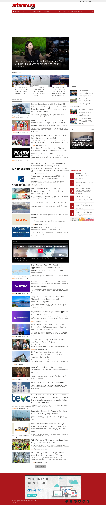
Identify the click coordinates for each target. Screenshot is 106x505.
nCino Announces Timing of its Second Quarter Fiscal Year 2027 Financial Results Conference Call (84, 212)
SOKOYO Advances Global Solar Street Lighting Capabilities (83, 174)
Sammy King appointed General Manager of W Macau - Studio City (84, 204)
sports (59, 11)
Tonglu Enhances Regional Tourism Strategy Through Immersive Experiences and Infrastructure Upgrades (47, 299)
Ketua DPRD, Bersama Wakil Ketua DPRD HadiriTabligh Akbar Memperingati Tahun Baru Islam (85, 121)
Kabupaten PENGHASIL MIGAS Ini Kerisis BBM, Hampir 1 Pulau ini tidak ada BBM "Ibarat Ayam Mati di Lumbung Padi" (58, 91)
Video (75, 11)
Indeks (80, 11)
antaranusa (66, 11)
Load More (40, 466)
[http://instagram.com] (88, 2)
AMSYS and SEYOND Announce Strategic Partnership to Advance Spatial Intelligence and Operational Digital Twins (49, 191)
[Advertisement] (53, 25)
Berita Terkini (17, 100)
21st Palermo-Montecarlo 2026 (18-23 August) (48, 202)
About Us (14, 500)
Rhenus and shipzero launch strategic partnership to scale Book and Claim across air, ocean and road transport (84, 183)
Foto (72, 11)
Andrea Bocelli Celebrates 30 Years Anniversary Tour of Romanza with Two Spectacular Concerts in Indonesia (49, 369)
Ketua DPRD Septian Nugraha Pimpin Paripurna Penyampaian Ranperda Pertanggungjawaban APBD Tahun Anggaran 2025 (86, 112)
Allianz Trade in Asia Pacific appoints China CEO (49, 382)
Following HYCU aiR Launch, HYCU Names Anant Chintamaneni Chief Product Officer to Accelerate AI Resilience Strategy (49, 283)
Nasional (17, 11)
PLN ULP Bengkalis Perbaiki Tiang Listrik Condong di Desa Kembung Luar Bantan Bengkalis (39, 91)
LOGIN (66, 1)
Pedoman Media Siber (25, 500)
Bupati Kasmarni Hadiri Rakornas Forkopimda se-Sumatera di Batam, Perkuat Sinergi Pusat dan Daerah (86, 93)
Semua (67, 100)
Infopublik (53, 11)
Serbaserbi (46, 11)
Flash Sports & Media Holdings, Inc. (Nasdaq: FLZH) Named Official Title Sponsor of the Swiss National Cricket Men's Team (49, 150)
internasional (32, 11)
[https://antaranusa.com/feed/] (86, 0)
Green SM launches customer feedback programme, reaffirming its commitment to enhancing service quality (84, 191)
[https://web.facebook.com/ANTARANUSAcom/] (80, 0)
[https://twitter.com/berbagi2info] (82, 0)
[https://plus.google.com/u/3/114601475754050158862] (84, 0)
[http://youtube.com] (90, 0)
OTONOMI (24, 11)
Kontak (32, 500)
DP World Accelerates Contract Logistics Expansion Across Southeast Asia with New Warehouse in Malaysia (47, 354)
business (39, 11)
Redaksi (18, 500)
